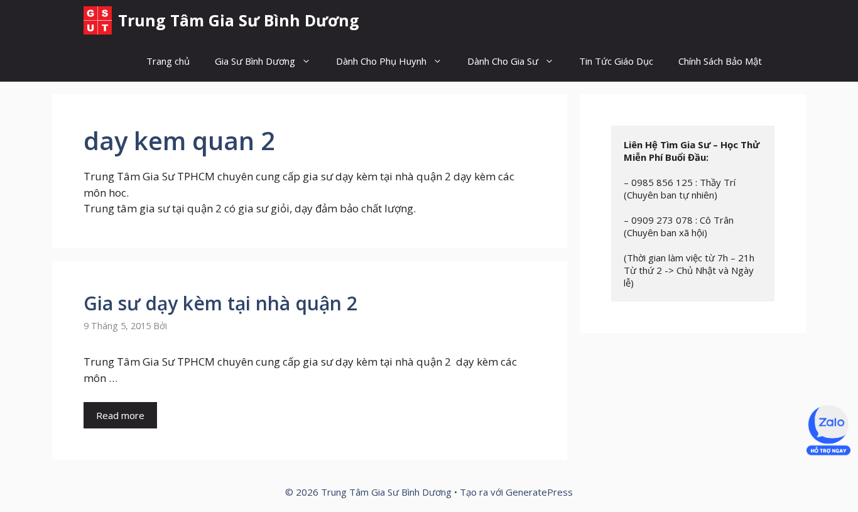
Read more (120, 415)
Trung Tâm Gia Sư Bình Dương (238, 20)
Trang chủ (168, 61)
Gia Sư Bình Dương (255, 61)
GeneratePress (539, 492)
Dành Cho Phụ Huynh (381, 61)
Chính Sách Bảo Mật (720, 61)
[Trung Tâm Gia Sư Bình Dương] (98, 20)
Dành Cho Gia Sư (502, 61)
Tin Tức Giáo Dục (616, 61)
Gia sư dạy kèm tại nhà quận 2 (220, 303)
